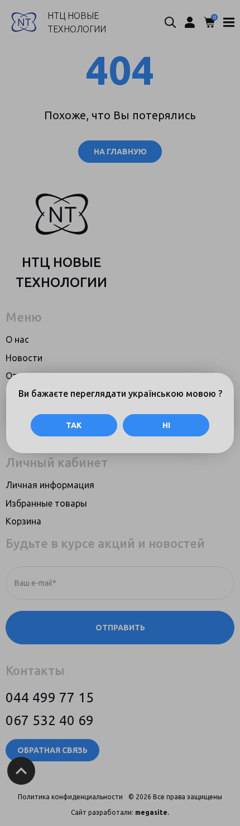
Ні (166, 425)
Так (73, 425)
